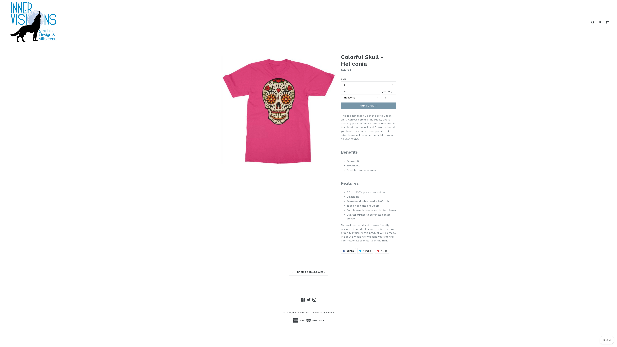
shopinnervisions (300, 312)
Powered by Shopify (323, 312)
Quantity (387, 91)
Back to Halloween (310, 272)
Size (343, 78)
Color (344, 91)
